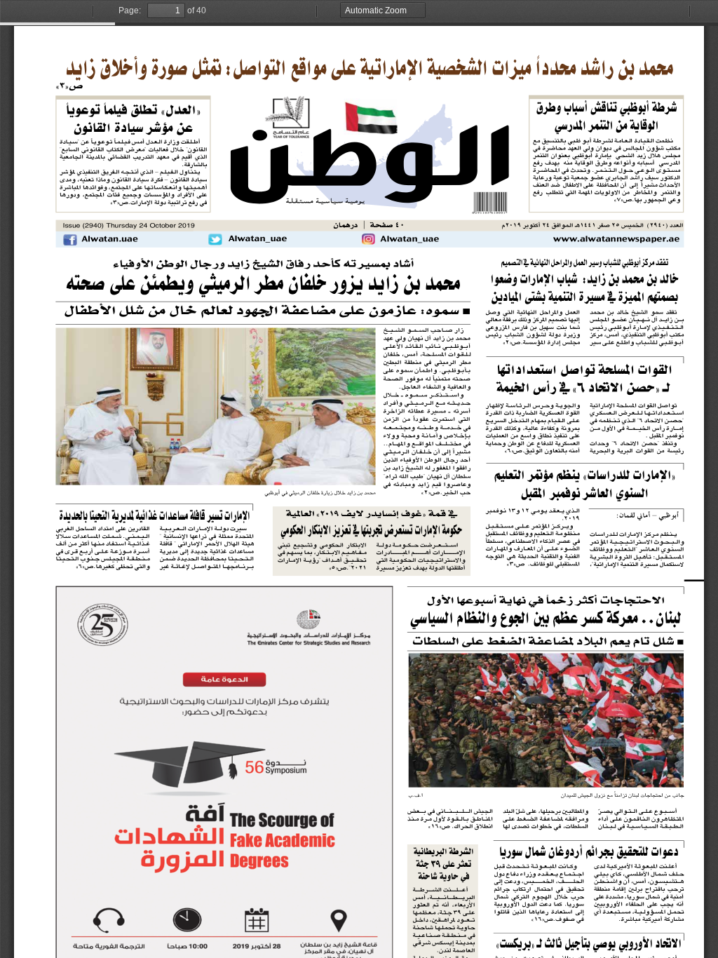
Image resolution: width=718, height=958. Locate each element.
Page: (129, 10)
